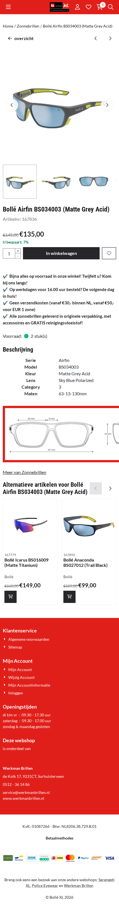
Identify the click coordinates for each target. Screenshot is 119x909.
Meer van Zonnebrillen (24, 472)
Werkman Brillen (78, 885)
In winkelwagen (61, 253)
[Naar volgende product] (110, 38)
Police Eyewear (45, 885)
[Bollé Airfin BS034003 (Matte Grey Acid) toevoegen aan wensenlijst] (109, 253)
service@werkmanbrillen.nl (26, 792)
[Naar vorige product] (96, 38)
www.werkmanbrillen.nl (23, 798)
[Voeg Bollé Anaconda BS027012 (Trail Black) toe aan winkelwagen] (69, 597)
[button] (8, 7)
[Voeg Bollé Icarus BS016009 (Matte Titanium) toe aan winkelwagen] (10, 597)
